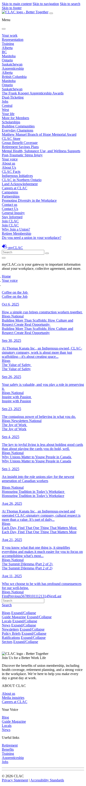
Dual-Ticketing (13, 97)
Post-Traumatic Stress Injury (22, 155)
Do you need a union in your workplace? (31, 238)
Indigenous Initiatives (17, 176)
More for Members (15, 118)
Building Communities (18, 126)
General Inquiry (13, 213)
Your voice (10, 159)
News (6, 625)
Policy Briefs (11, 633)
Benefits (8, 749)
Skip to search (70, 4)
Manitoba (9, 56)
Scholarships (11, 122)
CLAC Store (11, 139)
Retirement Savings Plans (20, 147)
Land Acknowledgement (20, 184)
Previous (14, 596)
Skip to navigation (46, 4)
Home (6, 276)
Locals (6, 621)
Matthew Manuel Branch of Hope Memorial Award (39, 134)
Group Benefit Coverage (20, 143)
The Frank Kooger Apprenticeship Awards (33, 93)
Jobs (5, 101)
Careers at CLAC (14, 188)
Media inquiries (13, 698)
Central (7, 106)
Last (58, 596)
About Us (9, 167)
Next (51, 596)
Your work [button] (9, 35)
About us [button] (8, 163)
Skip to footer (12, 8)
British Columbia (14, 77)
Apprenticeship (13, 68)
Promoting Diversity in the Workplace (29, 200)
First (5, 596)
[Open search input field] (4, 258)
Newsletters (10, 629)
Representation (12, 39)
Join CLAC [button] (10, 221)
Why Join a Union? (16, 229)
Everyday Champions (17, 130)
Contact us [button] (9, 205)
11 (35, 596)
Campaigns (10, 192)
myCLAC (15, 248)
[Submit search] (47, 253)
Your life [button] (8, 114)
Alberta (7, 48)
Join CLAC (10, 225)
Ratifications (11, 638)
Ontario (7, 60)
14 (46, 596)
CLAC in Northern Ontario (22, 180)
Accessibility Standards (47, 780)
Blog (5, 717)
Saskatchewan (12, 64)
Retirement (10, 745)
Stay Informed (12, 217)
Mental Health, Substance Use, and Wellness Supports (41, 151)
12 (39, 596)
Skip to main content (17, 4)
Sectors (7, 642)
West (5, 110)
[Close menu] (4, 29)
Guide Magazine (14, 617)
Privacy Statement (15, 780)
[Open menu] (51, 13)
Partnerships (10, 196)
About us (8, 693)
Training (8, 44)
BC (4, 52)
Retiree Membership (16, 233)
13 (42, 596)
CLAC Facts (11, 172)
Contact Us (10, 209)
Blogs (6, 613)
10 (32, 596)
